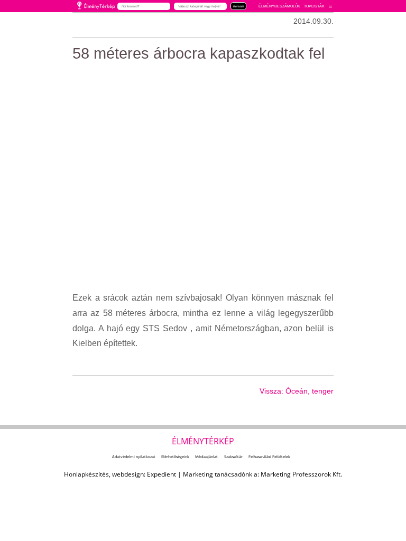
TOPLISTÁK (314, 6)
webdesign (128, 474)
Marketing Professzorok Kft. (301, 474)
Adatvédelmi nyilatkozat (133, 456)
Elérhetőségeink (175, 456)
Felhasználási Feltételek (269, 456)
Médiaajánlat (206, 456)
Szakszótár (233, 456)
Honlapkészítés (86, 474)
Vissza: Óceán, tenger (297, 391)
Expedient (161, 474)
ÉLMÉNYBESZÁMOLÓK (279, 6)
